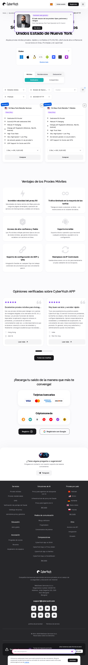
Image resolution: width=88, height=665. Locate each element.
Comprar (22, 157)
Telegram (45, 473)
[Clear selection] (5, 90)
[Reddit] (47, 615)
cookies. (26, 662)
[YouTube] (47, 608)
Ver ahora (37, 28)
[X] (33, 615)
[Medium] (40, 615)
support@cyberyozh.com (44, 601)
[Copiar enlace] (42, 105)
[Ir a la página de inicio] (10, 4)
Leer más (21, 342)
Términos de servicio (53, 624)
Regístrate (73, 4)
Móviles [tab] (29, 74)
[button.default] (72, 651)
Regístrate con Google (56, 431)
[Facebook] (40, 608)
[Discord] (54, 615)
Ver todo (72, 514)
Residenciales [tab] (42, 74)
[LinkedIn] (54, 608)
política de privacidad (35, 624)
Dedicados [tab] (34, 80)
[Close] (71, 15)
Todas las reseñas (44, 358)
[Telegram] (33, 608)
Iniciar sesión (61, 4)
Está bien (73, 660)
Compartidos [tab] (53, 80)
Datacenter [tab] (57, 74)
